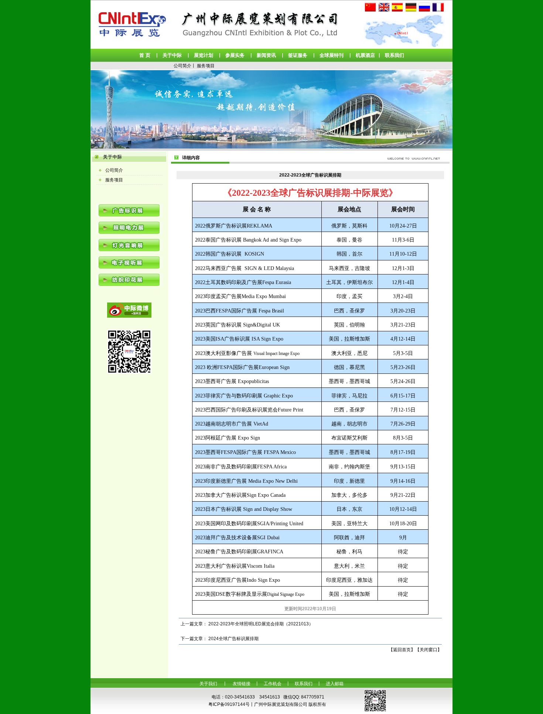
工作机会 (272, 683)
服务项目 (206, 65)
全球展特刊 (332, 55)
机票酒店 (365, 55)
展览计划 (203, 55)
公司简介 (182, 65)
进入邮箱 (335, 683)
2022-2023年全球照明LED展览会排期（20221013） (260, 623)
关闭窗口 (428, 649)
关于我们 (208, 683)
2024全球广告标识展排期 (233, 638)
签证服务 (297, 55)
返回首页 (402, 649)
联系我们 (394, 55)
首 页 (144, 55)
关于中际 (172, 55)
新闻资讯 (266, 55)
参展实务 (235, 55)
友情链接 (241, 683)
